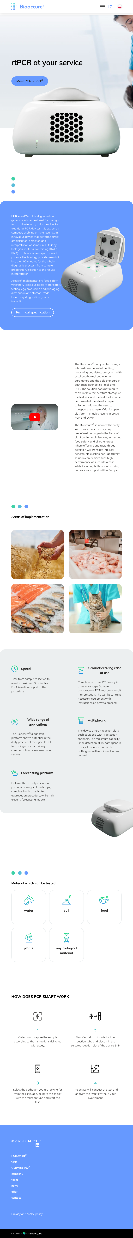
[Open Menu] (102, 6)
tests (14, 1161)
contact (16, 1197)
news (14, 1185)
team (14, 1179)
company (17, 1173)
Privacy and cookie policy (27, 1214)
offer (14, 1191)
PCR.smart (19, 1156)
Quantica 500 (20, 1167)
